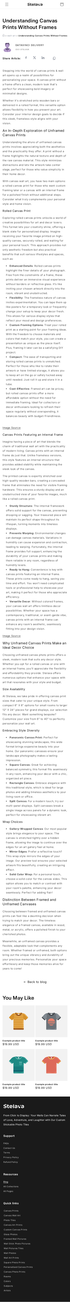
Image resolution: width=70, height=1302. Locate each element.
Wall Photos (10, 1253)
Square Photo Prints (14, 1262)
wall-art (11, 35)
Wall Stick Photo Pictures (17, 1243)
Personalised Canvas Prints (18, 1267)
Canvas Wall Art (12, 1215)
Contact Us (9, 1148)
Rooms (7, 1276)
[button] (7, 4)
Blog (5, 1181)
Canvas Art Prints (13, 1225)
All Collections (11, 1186)
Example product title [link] (14, 1040)
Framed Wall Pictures (15, 1239)
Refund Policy (10, 1162)
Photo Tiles (10, 1220)
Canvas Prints (11, 1210)
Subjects (8, 1286)
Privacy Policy (11, 1157)
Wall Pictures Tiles (13, 1248)
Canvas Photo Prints (14, 1271)
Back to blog (37, 982)
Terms (6, 1152)
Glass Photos (10, 1234)
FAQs (6, 1143)
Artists (7, 1290)
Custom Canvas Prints (15, 1229)
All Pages (8, 1191)
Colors (7, 1281)
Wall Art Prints (11, 1257)
